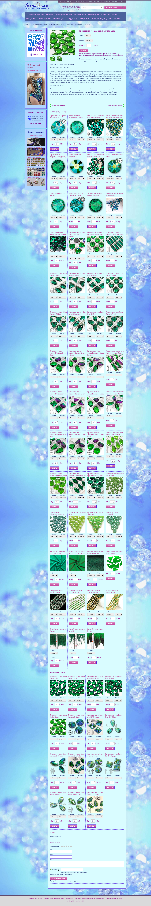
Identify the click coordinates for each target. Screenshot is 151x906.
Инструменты (84, 19)
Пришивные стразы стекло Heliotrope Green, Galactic (77, 353)
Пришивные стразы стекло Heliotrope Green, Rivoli (95, 434)
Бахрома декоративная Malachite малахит (95, 552)
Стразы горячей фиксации (63, 14)
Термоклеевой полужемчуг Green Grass (115, 474)
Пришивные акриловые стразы (54, 24)
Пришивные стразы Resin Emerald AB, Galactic (76, 755)
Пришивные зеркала (44, 19)
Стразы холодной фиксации (35, 14)
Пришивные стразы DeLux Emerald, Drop (95, 313)
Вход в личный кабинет (35, 898)
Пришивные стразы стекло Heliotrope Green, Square (58, 394)
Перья (76, 19)
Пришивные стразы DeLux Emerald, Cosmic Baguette (114, 233)
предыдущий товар (58, 105)
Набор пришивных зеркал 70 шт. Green (114, 552)
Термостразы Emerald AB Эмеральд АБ (114, 194)
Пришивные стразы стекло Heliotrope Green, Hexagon (95, 353)
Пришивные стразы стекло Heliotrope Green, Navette (115, 393)
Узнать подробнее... (36, 123)
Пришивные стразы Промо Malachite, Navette (77, 474)
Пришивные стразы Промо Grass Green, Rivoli (58, 474)
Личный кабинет (105, 1)
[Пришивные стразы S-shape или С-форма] (36, 175)
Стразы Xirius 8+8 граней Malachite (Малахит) (95, 116)
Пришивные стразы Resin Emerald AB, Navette (58, 755)
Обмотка (117, 19)
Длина (53, 573)
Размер (81, 35)
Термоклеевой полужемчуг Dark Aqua (57, 513)
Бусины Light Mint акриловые (112, 513)
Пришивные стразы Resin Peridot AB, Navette (76, 794)
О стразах (62, 1)
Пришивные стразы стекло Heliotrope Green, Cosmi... (115, 352)
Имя (51, 849)
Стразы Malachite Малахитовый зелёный (76, 116)
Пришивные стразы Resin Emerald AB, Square (95, 716)
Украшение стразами (92, 1)
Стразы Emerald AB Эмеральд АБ (75, 155)
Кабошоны (49, 14)
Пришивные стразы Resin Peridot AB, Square (113, 755)
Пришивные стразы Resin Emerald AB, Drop (113, 716)
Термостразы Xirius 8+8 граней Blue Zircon (76, 194)
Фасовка (81, 40)
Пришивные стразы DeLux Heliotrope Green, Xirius (95, 233)
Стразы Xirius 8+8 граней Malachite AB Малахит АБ (114, 116)
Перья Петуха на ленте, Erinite (95, 630)
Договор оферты (99, 898)
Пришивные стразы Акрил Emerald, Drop (76, 677)
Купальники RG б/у (78, 1)
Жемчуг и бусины (93, 14)
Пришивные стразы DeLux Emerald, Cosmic (95, 274)
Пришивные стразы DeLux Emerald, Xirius (114, 274)
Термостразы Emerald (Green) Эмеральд (94, 194)
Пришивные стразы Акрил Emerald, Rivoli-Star (95, 677)
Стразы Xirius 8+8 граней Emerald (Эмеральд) (95, 155)
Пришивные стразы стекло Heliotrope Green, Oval (95, 394)
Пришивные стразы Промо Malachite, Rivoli (95, 474)
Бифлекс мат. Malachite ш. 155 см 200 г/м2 (57, 552)
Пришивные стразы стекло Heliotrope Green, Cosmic (58, 353)
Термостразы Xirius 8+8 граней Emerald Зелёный (58, 233)
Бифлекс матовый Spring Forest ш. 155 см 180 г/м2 (77, 552)
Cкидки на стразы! (35, 113)
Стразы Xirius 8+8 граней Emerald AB (114, 155)
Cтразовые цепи (58, 19)
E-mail (51, 854)
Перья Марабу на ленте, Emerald (58, 630)
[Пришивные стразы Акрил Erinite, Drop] (63, 42)
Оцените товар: (54, 846)
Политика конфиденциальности (83, 898)
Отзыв (52, 860)
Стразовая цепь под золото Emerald (94, 591)
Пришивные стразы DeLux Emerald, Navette (77, 313)
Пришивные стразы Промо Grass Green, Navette (114, 433)
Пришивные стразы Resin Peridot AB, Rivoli (95, 755)
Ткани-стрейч (105, 14)
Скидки (69, 1)
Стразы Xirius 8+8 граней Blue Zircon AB (58, 116)
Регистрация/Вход (110, 898)
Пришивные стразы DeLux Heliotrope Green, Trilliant (77, 234)
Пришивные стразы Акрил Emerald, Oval (113, 677)
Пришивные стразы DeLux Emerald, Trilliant (58, 313)
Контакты (122, 1)
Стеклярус (69, 19)
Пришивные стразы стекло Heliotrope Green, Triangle (77, 394)
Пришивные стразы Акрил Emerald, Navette (58, 677)
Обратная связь (48, 898)
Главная (27, 24)
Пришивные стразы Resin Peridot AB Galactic (95, 794)
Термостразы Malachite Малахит (57, 194)
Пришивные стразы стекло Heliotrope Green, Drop (58, 434)
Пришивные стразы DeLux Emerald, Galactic (58, 274)
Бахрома (114, 14)
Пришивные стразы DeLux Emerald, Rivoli (114, 313)
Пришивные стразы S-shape (35, 167)
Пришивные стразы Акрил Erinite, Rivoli (58, 716)
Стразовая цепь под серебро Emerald (56, 591)
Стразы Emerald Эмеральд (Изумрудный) (58, 155)
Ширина (99, 573)
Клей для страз (31, 19)
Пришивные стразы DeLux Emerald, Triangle (77, 274)
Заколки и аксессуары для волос (101, 19)
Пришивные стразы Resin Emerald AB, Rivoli (76, 716)
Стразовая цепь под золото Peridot (112, 591)
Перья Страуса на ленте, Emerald (77, 630)
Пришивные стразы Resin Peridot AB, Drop (58, 794)
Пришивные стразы (80, 14)
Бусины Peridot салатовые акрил (77, 513)
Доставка (115, 1)
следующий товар (116, 105)
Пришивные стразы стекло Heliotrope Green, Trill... (77, 434)
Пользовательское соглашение (63, 898)
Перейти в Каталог (34, 70)
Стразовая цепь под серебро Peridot (75, 591)
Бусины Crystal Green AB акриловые (95, 513)
